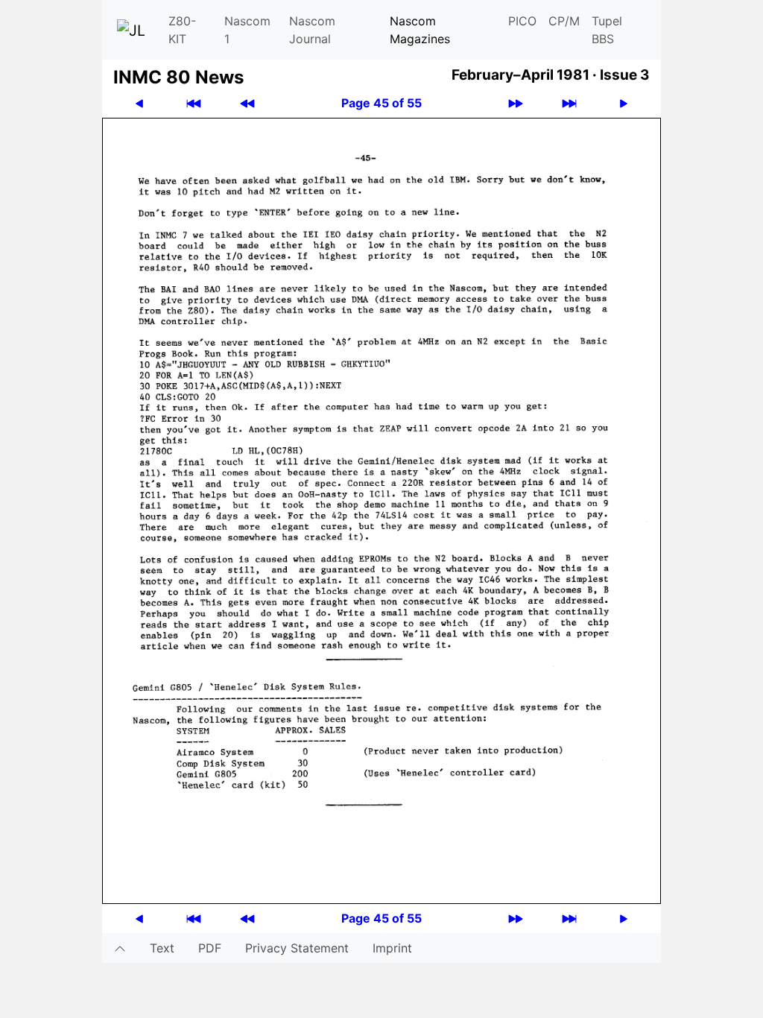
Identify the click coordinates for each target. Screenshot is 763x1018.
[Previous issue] (247, 103)
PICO (522, 20)
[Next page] (624, 103)
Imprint (392, 947)
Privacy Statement (297, 947)
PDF (209, 947)
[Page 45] (381, 509)
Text (162, 947)
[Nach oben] (120, 948)
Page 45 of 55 (381, 102)
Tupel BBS (607, 29)
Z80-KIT (182, 29)
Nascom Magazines (420, 29)
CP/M (564, 20)
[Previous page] (139, 103)
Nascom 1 (247, 29)
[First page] (193, 103)
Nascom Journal (312, 29)
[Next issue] (515, 103)
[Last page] (569, 103)
